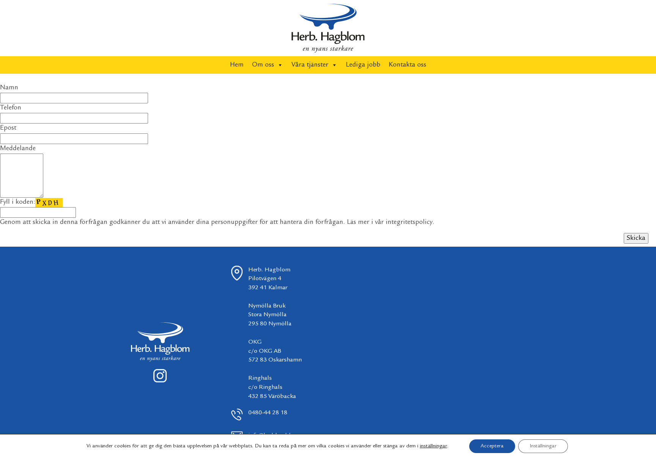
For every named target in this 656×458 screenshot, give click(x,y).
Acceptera (492, 446)
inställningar (433, 446)
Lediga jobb (363, 65)
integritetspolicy (409, 222)
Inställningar (543, 446)
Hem (237, 65)
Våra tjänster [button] (310, 65)
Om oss (263, 65)
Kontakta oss (407, 65)
